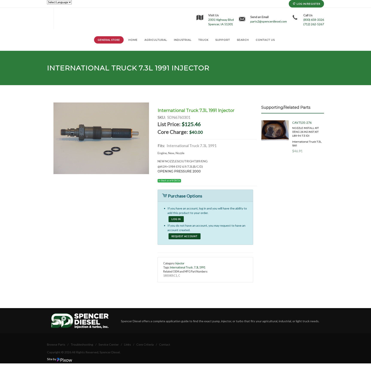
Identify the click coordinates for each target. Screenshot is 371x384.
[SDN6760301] (101, 138)
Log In (176, 219)
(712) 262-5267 (313, 24)
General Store (109, 39)
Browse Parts (56, 344)
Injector (179, 263)
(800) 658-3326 (313, 19)
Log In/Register (308, 3)
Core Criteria (145, 344)
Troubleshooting (82, 344)
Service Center (109, 344)
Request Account (185, 236)
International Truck (92, 68)
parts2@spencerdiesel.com (268, 21)
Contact (164, 344)
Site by (52, 359)
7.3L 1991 (154, 68)
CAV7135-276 (302, 122)
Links (127, 344)
